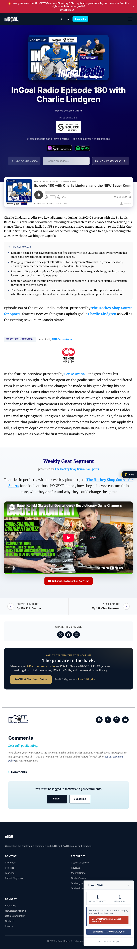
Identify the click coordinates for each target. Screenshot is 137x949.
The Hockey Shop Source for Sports (77, 469)
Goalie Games (78, 878)
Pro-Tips (9, 867)
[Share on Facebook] (68, 634)
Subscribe (80, 19)
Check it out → (68, 9)
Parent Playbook (14, 878)
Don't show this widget (108, 941)
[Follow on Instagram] (116, 719)
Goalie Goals (77, 888)
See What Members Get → (30, 679)
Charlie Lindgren (102, 314)
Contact (9, 921)
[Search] (61, 19)
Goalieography (79, 883)
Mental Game (78, 872)
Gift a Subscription (15, 915)
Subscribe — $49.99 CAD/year (108, 931)
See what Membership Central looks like (106, 920)
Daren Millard (74, 110)
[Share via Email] (76, 634)
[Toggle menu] (130, 19)
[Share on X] (60, 634)
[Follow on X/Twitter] (108, 719)
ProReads (10, 862)
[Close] (128, 885)
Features (9, 872)
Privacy (9, 926)
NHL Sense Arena (62, 339)
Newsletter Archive (15, 910)
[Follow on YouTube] (125, 719)
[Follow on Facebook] (99, 719)
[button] (129, 474)
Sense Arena (74, 374)
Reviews (75, 867)
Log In (56, 798)
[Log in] (68, 19)
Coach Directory (80, 862)
